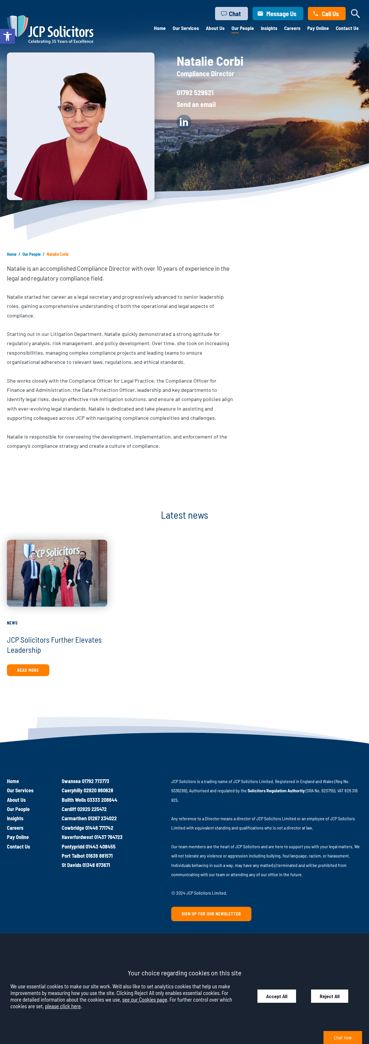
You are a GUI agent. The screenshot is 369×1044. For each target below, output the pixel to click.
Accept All (276, 996)
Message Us (281, 13)
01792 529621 (195, 92)
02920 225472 (92, 809)
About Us (215, 28)
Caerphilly (72, 790)
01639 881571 (99, 856)
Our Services (186, 28)
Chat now (343, 1037)
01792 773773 (95, 781)
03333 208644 (102, 800)
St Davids (71, 865)
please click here (63, 1006)
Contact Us (347, 28)
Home (160, 28)
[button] (7, 36)
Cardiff (69, 809)
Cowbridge (73, 828)
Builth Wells (74, 800)
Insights (269, 28)
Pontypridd (73, 846)
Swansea (71, 781)
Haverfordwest (77, 837)
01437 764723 (108, 837)
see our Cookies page (144, 999)
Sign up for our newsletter (211, 913)
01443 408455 (101, 846)
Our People (242, 28)
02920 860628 (98, 790)
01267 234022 (102, 818)
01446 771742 (99, 828)
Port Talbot (73, 856)
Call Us (330, 13)
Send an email (196, 104)
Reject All (330, 996)
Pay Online (318, 28)
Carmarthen (74, 818)
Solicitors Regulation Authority (276, 790)
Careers (292, 28)
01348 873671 (96, 865)
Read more (28, 670)
